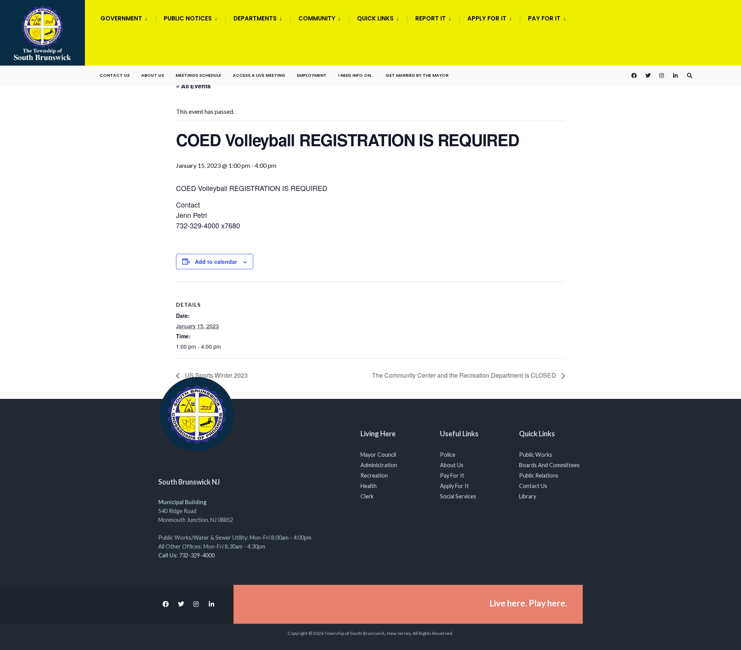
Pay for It (544, 18)
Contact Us (115, 75)
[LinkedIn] (676, 75)
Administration (378, 465)
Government (121, 18)
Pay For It (452, 475)
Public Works (535, 454)
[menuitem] (128, 17)
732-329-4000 (197, 555)
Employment (312, 75)
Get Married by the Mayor (417, 75)
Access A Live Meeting (259, 75)
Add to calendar (216, 261)
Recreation (374, 475)
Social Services (458, 496)
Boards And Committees (549, 465)
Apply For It (454, 486)
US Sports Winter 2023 (215, 375)
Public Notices (188, 18)
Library (527, 496)
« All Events (193, 85)
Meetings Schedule (198, 75)
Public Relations (538, 475)
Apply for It (486, 18)
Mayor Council (378, 454)
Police (447, 454)
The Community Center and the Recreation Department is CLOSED (465, 375)
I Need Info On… (356, 75)
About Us (152, 75)
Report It (430, 18)
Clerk (367, 496)
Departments (255, 18)
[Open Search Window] (690, 75)
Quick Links (375, 18)
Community (316, 18)
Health (368, 486)
